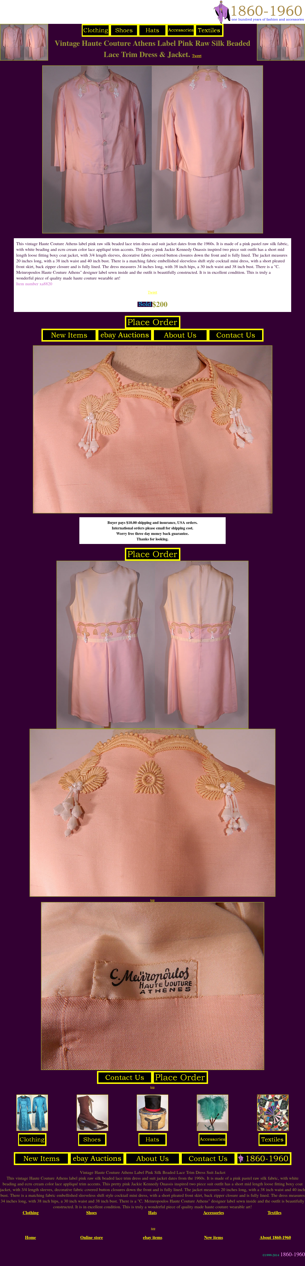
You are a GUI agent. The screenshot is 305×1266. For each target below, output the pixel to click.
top (152, 900)
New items (213, 1237)
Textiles (274, 1212)
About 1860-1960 (275, 1237)
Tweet (196, 56)
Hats (152, 1212)
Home (30, 1237)
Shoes (91, 1212)
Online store (91, 1237)
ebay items (152, 1237)
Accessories (213, 1212)
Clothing (31, 1212)
